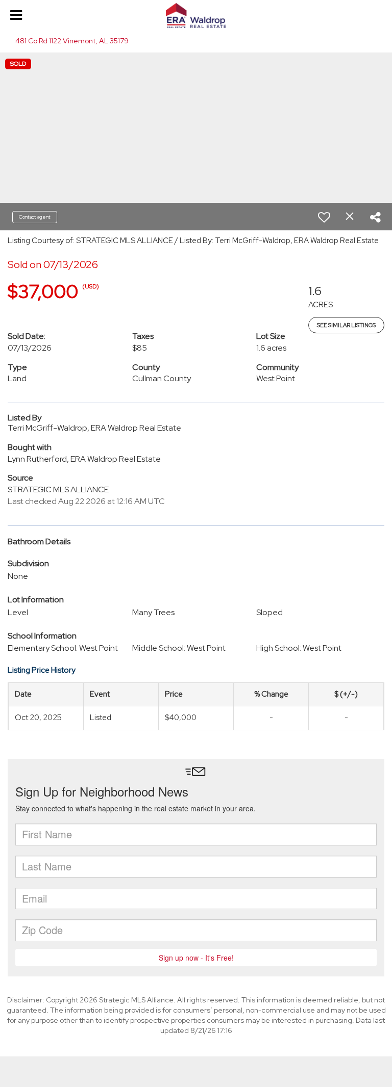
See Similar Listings (346, 325)
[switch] (324, 217)
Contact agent (35, 217)
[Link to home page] (196, 16)
